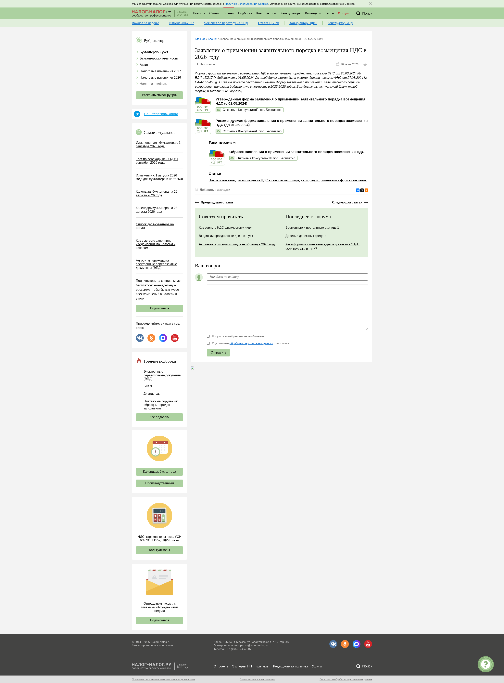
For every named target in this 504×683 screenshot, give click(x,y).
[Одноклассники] (366, 190)
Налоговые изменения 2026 (160, 77)
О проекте (221, 666)
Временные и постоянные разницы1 (312, 227)
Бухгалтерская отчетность (159, 58)
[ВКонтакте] (357, 190)
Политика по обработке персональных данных (346, 679)
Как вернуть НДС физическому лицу (225, 227)
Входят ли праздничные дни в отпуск (226, 236)
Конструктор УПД (340, 23)
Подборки (245, 13)
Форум (343, 13)
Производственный (159, 483)
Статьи (214, 13)
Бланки (228, 13)
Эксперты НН (242, 666)
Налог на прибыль (153, 83)
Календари (313, 13)
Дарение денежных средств (305, 236)
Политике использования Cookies (246, 3)
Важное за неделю (145, 23)
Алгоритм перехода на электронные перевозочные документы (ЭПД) (156, 264)
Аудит (144, 64)
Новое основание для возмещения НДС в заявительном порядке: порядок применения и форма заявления (288, 180)
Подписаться (159, 308)
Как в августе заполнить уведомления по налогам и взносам (155, 244)
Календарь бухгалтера (159, 471)
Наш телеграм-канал (161, 114)
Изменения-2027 (181, 23)
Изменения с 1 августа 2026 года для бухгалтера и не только (159, 177)
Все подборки (159, 417)
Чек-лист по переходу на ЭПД (226, 23)
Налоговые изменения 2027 (160, 71)
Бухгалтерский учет (154, 52)
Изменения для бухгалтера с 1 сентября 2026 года (158, 144)
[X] (362, 190)
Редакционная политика (290, 666)
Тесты (329, 13)
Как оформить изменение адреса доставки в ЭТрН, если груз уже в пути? (322, 246)
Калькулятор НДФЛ (303, 23)
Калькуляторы (291, 13)
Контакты (262, 666)
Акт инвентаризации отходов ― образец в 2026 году (237, 244)
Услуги (317, 666)
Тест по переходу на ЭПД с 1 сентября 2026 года (157, 160)
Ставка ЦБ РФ (268, 23)
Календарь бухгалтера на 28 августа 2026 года (156, 209)
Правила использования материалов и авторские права (163, 679)
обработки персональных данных (251, 343)
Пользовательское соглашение (257, 679)
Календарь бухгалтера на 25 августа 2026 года (156, 193)
